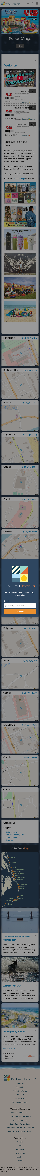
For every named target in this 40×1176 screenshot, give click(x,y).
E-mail (6, 601)
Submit (20, 611)
